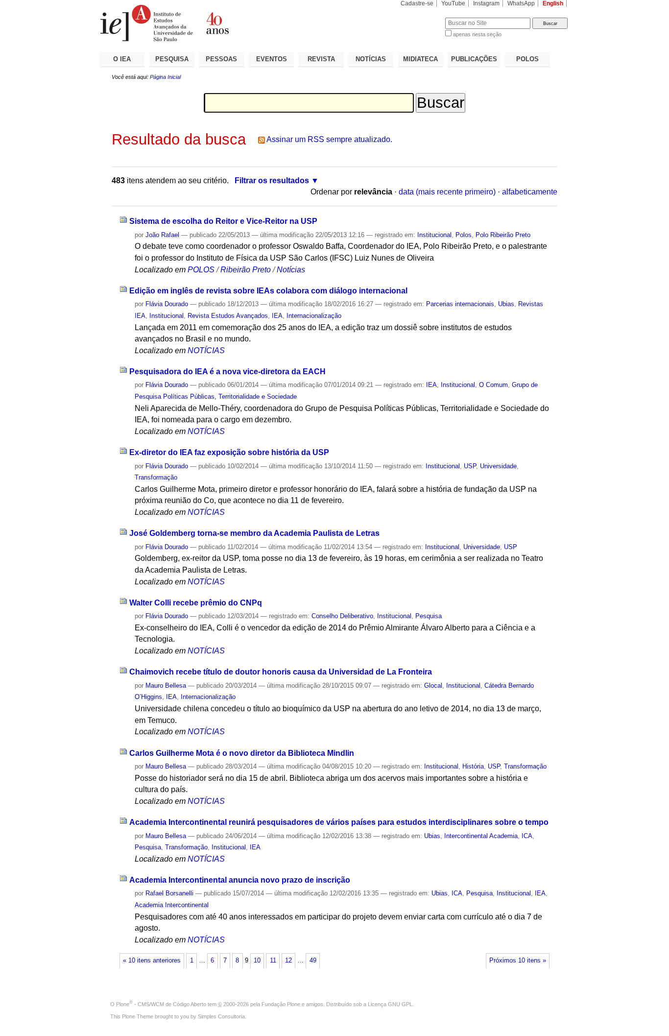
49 (313, 960)
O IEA (122, 59)
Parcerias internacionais (460, 304)
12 (288, 960)
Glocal (433, 685)
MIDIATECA (420, 59)
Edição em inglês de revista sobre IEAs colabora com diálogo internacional (268, 291)
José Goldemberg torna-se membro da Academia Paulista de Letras (254, 533)
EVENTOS (271, 59)
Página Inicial (165, 77)
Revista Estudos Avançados (228, 315)
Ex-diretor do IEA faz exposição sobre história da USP (229, 452)
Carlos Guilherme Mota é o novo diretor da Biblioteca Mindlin (241, 753)
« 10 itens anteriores (152, 960)
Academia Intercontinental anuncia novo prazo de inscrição (239, 880)
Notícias (291, 269)
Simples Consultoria (221, 1016)
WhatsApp (521, 3)
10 (257, 960)
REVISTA (321, 59)
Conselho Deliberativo (342, 616)
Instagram (486, 3)
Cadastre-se (417, 3)
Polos (463, 235)
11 (273, 960)
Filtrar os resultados (272, 180)
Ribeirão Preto (245, 269)
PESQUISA (172, 59)
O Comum (493, 384)
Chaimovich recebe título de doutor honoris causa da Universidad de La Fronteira (280, 672)
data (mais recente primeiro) (447, 192)
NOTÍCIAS (371, 59)
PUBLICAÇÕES (474, 59)
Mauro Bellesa (165, 685)
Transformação (156, 477)
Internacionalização (314, 315)
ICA (527, 836)
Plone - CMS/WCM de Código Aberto (161, 1004)
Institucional (434, 235)
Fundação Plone (281, 1004)
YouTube (453, 3)
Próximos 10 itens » (517, 960)
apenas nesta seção (477, 34)
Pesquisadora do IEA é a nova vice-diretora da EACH (227, 371)
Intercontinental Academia (481, 836)
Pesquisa (428, 616)
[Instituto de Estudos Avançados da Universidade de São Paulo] (216, 23)
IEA (277, 315)
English (553, 3)
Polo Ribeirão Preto (503, 235)
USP (470, 466)
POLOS (527, 59)
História (473, 766)
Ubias (506, 304)
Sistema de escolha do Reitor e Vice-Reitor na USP (223, 221)
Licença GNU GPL (390, 1004)
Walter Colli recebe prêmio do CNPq (195, 603)
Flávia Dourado (166, 304)
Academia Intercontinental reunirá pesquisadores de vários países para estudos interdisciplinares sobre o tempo (339, 822)
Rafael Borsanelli (169, 893)
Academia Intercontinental (172, 905)
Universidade (498, 466)
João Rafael (162, 235)
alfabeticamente (529, 192)
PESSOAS (221, 59)
